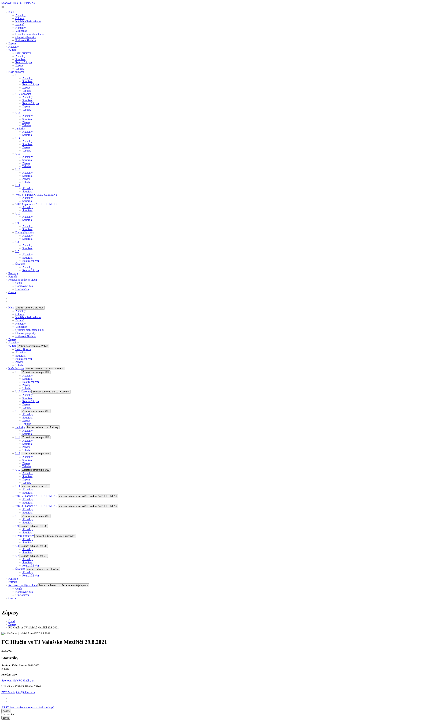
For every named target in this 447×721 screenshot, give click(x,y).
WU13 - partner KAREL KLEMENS (36, 204)
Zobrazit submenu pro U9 (33, 526)
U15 (17, 112)
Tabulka (19, 68)
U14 (17, 137)
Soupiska (20, 59)
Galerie (12, 292)
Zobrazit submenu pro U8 (33, 546)
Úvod (11, 621)
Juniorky (20, 128)
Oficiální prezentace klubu (29, 34)
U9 (17, 222)
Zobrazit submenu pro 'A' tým (33, 346)
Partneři (12, 276)
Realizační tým (23, 62)
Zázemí (19, 24)
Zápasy (12, 43)
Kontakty (20, 27)
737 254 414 (8, 692)
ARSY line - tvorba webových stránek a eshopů (27, 707)
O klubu (19, 18)
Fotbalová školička (25, 40)
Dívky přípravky (24, 232)
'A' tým (12, 49)
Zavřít (6, 717)
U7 (17, 251)
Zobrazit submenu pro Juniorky (42, 427)
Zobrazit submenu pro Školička (42, 569)
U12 (17, 169)
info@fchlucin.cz (25, 692)
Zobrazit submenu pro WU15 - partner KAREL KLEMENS (88, 496)
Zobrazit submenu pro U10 (35, 516)
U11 (17, 185)
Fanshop (13, 273)
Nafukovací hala (24, 285)
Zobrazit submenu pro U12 (35, 470)
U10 (17, 213)
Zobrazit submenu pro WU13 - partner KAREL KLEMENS (88, 506)
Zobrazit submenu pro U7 (33, 556)
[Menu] (2, 7)
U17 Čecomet (23, 93)
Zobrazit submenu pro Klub (29, 307)
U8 (17, 241)
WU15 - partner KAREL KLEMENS (36, 194)
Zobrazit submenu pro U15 (35, 411)
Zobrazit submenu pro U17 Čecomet (51, 391)
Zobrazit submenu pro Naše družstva (44, 368)
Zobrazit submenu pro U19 (35, 372)
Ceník (18, 282)
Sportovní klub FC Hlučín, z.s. (18, 2)
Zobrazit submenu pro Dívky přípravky (55, 536)
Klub (11, 11)
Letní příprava (23, 52)
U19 (17, 74)
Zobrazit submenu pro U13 (35, 453)
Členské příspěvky (25, 37)
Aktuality (20, 15)
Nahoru (6, 711)
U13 (17, 153)
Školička (20, 263)
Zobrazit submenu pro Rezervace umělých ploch (63, 585)
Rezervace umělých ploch (22, 279)
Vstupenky (21, 30)
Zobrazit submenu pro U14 (35, 437)
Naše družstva (16, 71)
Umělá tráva (22, 289)
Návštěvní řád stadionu (28, 21)
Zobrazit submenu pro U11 (35, 486)
